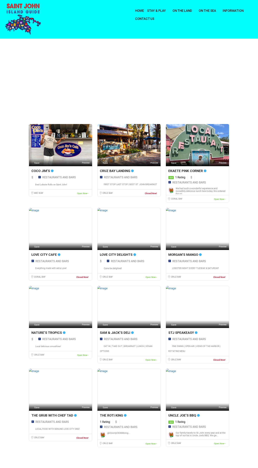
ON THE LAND (182, 10)
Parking (187, 96)
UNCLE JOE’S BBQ (182, 415)
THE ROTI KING (112, 415)
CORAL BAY (176, 198)
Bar (135, 90)
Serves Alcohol (189, 102)
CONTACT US (144, 19)
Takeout (89, 108)
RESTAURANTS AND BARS (59, 177)
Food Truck (41, 96)
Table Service (42, 108)
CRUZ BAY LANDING (115, 171)
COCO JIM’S (41, 171)
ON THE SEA (207, 10)
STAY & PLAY (156, 10)
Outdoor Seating (142, 96)
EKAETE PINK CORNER (186, 171)
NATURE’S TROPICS (47, 333)
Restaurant (90, 102)
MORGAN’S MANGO (183, 255)
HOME (139, 10)
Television (138, 108)
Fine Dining (188, 90)
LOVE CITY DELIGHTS (116, 255)
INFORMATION (233, 10)
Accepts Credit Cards (47, 90)
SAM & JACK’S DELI (115, 333)
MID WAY (38, 193)
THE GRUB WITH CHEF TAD (52, 415)
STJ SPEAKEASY (181, 333)
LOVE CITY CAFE (44, 255)
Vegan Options (190, 108)
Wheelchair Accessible (47, 114)
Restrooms (139, 102)
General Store (91, 96)
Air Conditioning (93, 90)
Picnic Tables (42, 102)
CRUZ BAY (107, 193)
